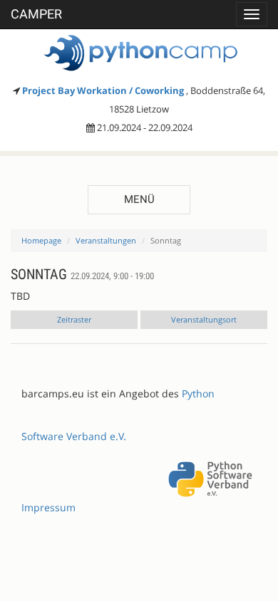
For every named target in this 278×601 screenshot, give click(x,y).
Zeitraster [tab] (74, 319)
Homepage (41, 240)
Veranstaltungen (106, 240)
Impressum (48, 507)
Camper (36, 13)
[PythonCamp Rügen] (139, 53)
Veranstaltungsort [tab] (204, 319)
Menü (139, 199)
